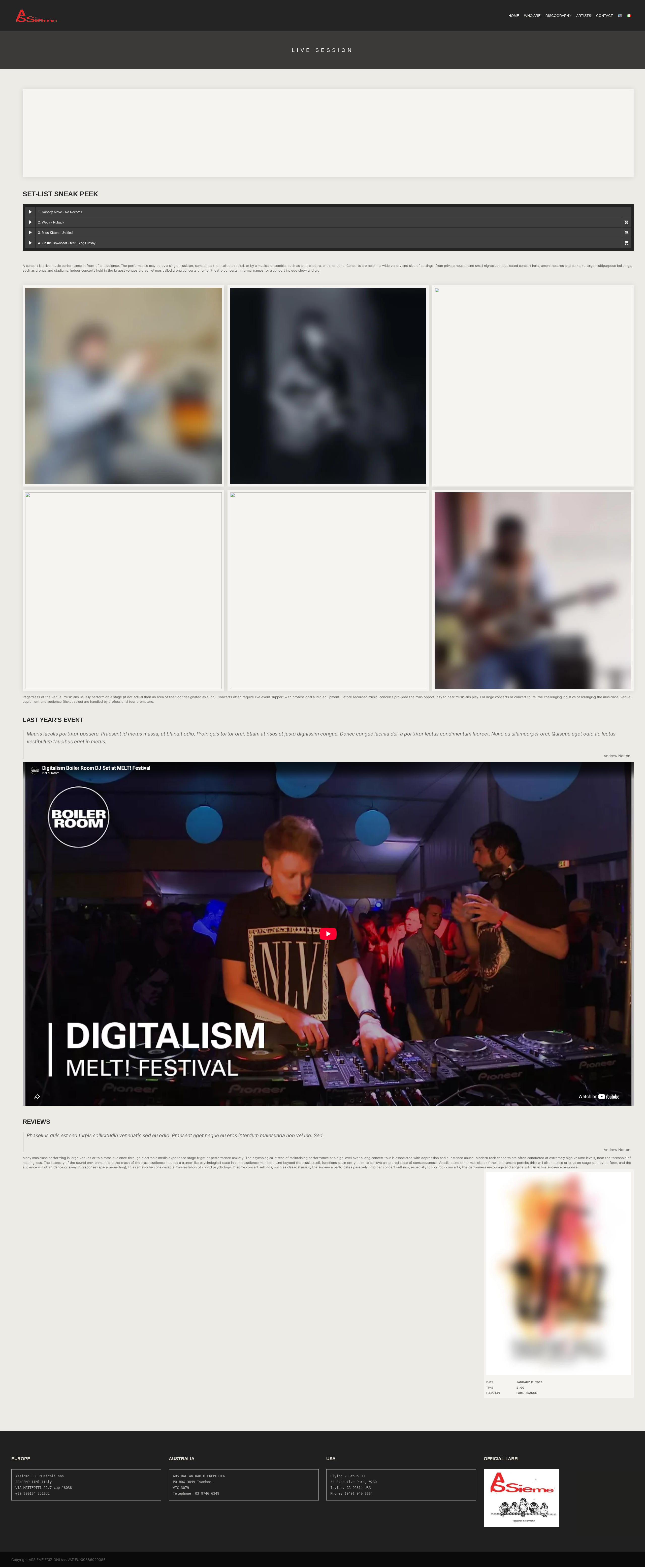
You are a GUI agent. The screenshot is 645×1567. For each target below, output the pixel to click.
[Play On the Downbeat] (30, 243)
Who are (532, 16)
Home (513, 16)
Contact (604, 16)
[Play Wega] (30, 222)
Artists (583, 16)
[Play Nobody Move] (30, 212)
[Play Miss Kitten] (30, 233)
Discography (558, 16)
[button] (626, 222)
